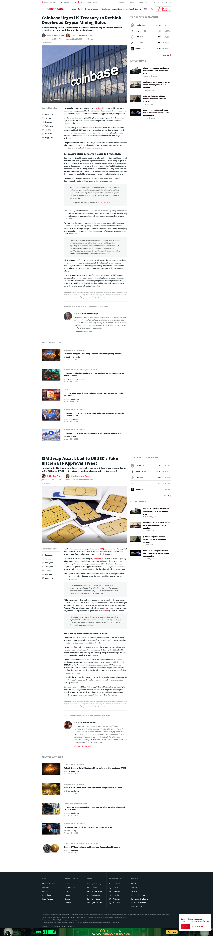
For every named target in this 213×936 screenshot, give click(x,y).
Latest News (138, 60)
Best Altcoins (92, 887)
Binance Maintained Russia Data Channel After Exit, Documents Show (156, 70)
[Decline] (208, 916)
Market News (69, 804)
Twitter (48, 118)
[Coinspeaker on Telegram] (162, 2)
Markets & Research (134, 9)
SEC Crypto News (70, 715)
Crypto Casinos (118, 9)
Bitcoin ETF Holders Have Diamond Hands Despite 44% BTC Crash (93, 787)
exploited (97, 558)
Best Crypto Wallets (94, 903)
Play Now (172, 932)
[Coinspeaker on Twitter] (158, 2)
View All (166, 55)
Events (67, 895)
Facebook (49, 114)
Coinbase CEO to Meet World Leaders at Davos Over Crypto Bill (92, 433)
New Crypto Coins (93, 895)
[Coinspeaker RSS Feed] (170, 2)
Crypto (44, 891)
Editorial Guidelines (138, 895)
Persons (68, 891)
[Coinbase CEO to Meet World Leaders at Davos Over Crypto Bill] (51, 435)
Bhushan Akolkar (72, 399)
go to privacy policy (199, 926)
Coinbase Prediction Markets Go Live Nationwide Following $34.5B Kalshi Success (94, 374)
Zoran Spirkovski (72, 419)
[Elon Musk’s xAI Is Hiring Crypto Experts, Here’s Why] (51, 829)
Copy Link (49, 137)
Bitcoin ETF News (83, 715)
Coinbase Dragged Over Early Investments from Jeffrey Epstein (93, 353)
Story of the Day (92, 370)
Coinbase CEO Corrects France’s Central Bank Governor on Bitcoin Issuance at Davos (94, 414)
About (121, 2)
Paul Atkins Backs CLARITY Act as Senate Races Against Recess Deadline (156, 84)
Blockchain (46, 895)
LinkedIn (48, 134)
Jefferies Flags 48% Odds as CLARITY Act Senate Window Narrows (154, 98)
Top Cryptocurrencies (144, 16)
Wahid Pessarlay (72, 850)
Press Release (47, 899)
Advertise (143, 2)
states (74, 234)
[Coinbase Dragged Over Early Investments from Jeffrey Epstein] (51, 355)
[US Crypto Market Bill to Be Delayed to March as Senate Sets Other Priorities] (51, 395)
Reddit (48, 130)
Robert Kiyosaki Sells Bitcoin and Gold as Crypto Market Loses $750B (95, 768)
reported (104, 610)
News (74, 9)
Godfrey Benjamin (73, 357)
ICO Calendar (105, 9)
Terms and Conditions (139, 899)
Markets (45, 887)
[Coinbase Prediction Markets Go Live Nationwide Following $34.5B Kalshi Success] (51, 375)
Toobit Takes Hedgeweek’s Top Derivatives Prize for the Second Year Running (156, 112)
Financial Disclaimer (138, 903)
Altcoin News (81, 306)
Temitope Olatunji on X (83, 332)
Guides (80, 9)
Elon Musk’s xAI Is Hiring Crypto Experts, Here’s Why (88, 827)
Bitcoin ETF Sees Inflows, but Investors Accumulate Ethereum (92, 847)
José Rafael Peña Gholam (75, 379)
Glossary (68, 903)
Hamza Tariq (71, 831)
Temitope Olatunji (56, 35)
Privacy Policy (136, 906)
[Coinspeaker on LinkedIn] (166, 2)
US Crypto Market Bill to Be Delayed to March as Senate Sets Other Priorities (94, 394)
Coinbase (98, 108)
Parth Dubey (71, 437)
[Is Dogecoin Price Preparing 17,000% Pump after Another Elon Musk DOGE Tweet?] (51, 809)
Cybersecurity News (97, 715)
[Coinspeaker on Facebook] (154, 2)
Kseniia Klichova (85, 35)
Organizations (70, 887)
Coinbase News (69, 306)
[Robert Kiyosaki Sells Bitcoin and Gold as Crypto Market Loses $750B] (51, 770)
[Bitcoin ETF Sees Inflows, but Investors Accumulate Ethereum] (51, 849)
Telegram (49, 126)
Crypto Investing (91, 9)
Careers (134, 891)
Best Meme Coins (93, 899)
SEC (101, 549)
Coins (67, 884)
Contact (132, 2)
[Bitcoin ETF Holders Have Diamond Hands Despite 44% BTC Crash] (51, 790)
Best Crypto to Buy (94, 884)
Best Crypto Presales (94, 891)
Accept (185, 926)
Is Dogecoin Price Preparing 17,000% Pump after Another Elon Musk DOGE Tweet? (94, 808)
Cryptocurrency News (95, 306)
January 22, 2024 (104, 202)
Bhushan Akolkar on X (82, 746)
